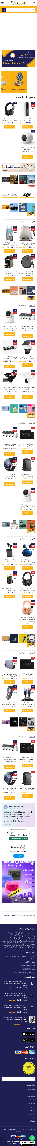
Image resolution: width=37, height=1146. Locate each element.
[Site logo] (17, 3)
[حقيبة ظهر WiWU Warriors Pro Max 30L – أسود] (25, 445)
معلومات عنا (30, 1056)
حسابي (32, 1074)
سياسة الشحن (29, 1063)
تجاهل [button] (3, 1140)
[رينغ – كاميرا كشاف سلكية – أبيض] (25, 362)
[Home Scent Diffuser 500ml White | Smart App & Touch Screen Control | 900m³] (30, 975)
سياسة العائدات (29, 1084)
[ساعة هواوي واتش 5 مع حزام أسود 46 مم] (8, 445)
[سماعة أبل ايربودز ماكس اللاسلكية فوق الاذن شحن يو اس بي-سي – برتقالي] (25, 583)
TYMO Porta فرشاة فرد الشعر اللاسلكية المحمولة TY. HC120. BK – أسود (26, 118)
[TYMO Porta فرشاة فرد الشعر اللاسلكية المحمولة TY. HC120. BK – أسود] (26, 107)
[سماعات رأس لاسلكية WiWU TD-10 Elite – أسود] (25, 555)
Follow (16, 823)
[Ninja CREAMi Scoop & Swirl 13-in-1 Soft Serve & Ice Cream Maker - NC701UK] (30, 987)
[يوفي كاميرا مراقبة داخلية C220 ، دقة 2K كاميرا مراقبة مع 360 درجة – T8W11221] (8, 301)
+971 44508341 (25, 932)
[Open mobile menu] (33, 3)
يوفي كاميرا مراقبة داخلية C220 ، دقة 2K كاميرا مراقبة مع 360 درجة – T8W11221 (8, 313)
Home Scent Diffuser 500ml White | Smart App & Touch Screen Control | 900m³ (14, 974)
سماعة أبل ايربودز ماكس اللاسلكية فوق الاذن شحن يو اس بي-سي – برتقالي (26, 594)
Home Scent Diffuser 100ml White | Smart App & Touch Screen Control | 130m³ (14, 950)
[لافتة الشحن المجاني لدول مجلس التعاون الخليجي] (17, 166)
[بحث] (4, 10)
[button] (26, 126)
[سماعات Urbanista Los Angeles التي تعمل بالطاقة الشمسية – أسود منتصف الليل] (9, 107)
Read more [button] (6, 791)
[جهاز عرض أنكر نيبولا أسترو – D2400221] (26, 137)
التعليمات (31, 1088)
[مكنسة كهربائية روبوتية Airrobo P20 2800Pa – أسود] (25, 251)
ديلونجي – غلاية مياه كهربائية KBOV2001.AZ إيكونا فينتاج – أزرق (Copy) (26, 234)
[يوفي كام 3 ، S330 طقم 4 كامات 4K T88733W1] (8, 332)
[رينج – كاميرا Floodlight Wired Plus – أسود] (8, 362)
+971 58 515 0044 (24, 936)
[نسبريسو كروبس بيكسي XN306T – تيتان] (8, 251)
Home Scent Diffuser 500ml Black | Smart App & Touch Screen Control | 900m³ (14, 962)
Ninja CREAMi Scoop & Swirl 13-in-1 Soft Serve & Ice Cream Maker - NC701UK (14, 986)
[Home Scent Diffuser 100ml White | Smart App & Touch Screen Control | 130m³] (30, 951)
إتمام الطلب (30, 1077)
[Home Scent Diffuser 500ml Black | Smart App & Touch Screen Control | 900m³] (30, 963)
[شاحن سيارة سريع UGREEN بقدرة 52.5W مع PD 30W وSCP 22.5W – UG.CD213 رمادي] (8, 664)
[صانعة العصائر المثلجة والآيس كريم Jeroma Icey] (8, 222)
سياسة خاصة (30, 1067)
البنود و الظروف (29, 1070)
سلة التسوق (30, 1081)
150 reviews (21, 802)
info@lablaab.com (17, 939)
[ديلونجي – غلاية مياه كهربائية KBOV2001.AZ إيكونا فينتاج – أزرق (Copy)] (25, 222)
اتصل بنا (31, 1059)
